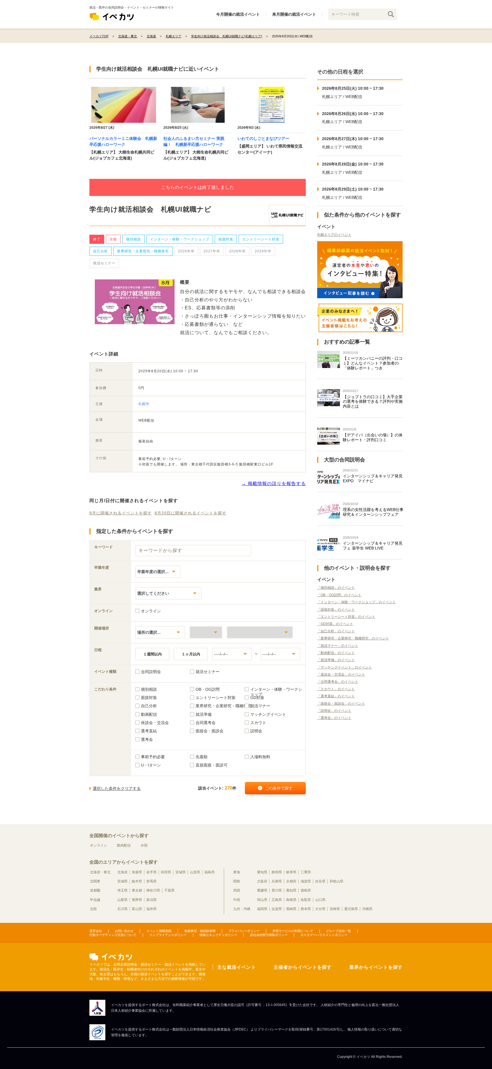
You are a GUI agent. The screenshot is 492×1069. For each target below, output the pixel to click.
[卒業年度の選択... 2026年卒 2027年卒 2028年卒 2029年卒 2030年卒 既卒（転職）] (158, 571)
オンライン (98, 845)
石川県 (122, 909)
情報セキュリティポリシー (218, 935)
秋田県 (166, 872)
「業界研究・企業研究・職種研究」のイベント (353, 638)
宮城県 (180, 872)
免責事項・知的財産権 (200, 931)
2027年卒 (212, 251)
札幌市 (143, 404)
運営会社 (95, 931)
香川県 (277, 890)
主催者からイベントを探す (303, 967)
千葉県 (169, 890)
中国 (236, 900)
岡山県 (262, 900)
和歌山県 (336, 881)
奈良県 (320, 881)
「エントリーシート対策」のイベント (346, 617)
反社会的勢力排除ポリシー (269, 935)
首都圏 (95, 890)
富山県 (137, 909)
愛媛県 (262, 890)
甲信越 (95, 900)
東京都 (137, 890)
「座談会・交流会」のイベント (341, 674)
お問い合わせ (124, 931)
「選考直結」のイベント (336, 696)
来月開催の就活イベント (294, 14)
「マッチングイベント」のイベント (344, 667)
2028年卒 (237, 251)
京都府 (291, 881)
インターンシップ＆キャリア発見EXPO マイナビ (373, 478)
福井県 (151, 909)
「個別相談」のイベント (336, 588)
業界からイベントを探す (376, 967)
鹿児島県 (351, 909)
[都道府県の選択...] (205, 632)
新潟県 (151, 900)
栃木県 (137, 881)
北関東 (95, 881)
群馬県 (151, 881)
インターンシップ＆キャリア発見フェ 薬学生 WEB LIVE (373, 545)
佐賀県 (277, 909)
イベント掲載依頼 (158, 931)
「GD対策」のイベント (335, 624)
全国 (144, 845)
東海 (236, 872)
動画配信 (124, 845)
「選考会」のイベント (334, 718)
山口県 (320, 900)
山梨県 (122, 900)
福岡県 (262, 909)
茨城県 (122, 881)
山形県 (195, 872)
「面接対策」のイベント (336, 610)
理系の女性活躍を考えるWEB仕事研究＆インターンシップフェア (373, 512)
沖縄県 (367, 909)
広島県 (277, 900)
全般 (113, 239)
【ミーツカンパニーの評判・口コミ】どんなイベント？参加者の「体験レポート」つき (373, 363)
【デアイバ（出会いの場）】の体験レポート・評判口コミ (373, 437)
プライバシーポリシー (244, 931)
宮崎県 (335, 909)
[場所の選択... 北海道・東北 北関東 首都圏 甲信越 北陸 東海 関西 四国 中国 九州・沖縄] (160, 632)
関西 (236, 881)
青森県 (137, 872)
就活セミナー (104, 263)
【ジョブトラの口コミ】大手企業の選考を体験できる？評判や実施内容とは (373, 402)
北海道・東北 (100, 872)
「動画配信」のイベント (336, 653)
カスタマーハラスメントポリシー (323, 935)
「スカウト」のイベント (336, 689)
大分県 (320, 909)
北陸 (93, 909)
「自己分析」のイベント (336, 631)
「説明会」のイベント (334, 711)
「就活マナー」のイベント (337, 646)
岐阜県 (291, 872)
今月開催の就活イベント (238, 14)
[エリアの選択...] (260, 632)
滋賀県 (306, 881)
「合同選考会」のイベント (337, 682)
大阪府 (262, 881)
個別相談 (133, 239)
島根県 (291, 900)
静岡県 (277, 872)
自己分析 (100, 251)
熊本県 (306, 909)
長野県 (137, 900)
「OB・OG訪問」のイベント (339, 595)
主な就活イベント (236, 967)
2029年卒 (263, 251)
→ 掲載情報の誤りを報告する (273, 483)
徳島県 (306, 890)
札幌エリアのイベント (334, 235)
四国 (236, 890)
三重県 (306, 872)
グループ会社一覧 (338, 931)
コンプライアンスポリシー (168, 935)
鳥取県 (306, 900)
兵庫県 (277, 881)
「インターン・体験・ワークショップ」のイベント (356, 602)
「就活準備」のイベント (336, 660)
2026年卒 (186, 251)
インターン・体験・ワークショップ (179, 239)
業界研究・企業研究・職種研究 (143, 251)
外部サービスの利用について (292, 931)
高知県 (291, 890)
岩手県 (151, 872)
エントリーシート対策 (260, 239)
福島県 (209, 872)
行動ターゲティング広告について (112, 935)
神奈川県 (153, 890)
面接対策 (225, 239)
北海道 (122, 872)
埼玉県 (122, 890)
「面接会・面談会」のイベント (341, 704)
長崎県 (291, 909)
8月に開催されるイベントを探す (120, 513)
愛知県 (262, 872)
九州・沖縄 (241, 909)
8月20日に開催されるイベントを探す (190, 513)
